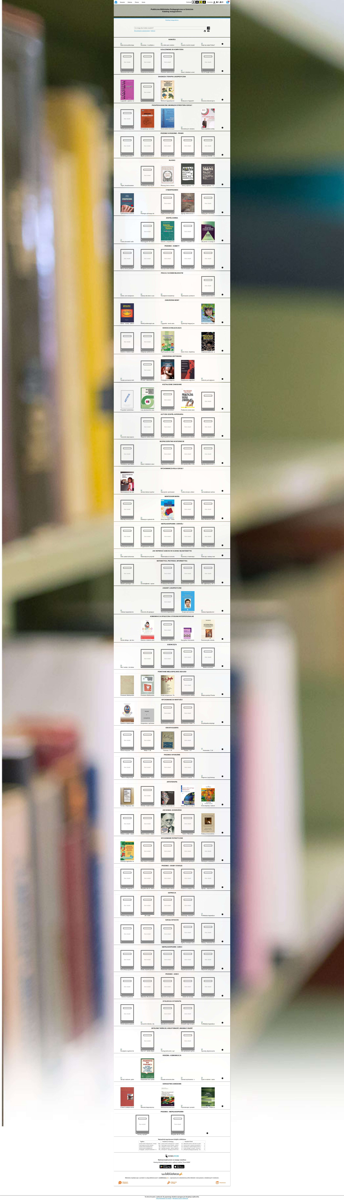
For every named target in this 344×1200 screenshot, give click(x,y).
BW (197, 2)
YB (201, 2)
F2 (221, 2)
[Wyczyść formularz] (204, 31)
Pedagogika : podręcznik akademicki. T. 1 (148, 1149)
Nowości (122, 2)
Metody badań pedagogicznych (145, 1148)
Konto (143, 2)
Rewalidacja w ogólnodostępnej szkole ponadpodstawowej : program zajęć (199, 1146)
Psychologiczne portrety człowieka (146, 1145)
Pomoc (137, 2)
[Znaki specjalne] (208, 31)
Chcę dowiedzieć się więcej (163, 1198)
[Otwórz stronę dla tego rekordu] (127, 43)
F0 (214, 2)
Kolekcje (153, 31)
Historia (130, 2)
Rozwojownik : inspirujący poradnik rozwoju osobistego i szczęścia (175, 1149)
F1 (217, 2)
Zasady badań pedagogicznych (145, 1146)
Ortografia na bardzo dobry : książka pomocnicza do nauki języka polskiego (177, 1146)
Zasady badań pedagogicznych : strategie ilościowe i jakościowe (152, 1143)
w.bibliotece (163, 1178)
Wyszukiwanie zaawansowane (142, 31)
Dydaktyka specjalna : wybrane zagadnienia (171, 1148)
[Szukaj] (208, 28)
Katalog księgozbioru (172, 20)
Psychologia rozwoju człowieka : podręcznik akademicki (173, 1145)
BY (204, 2)
